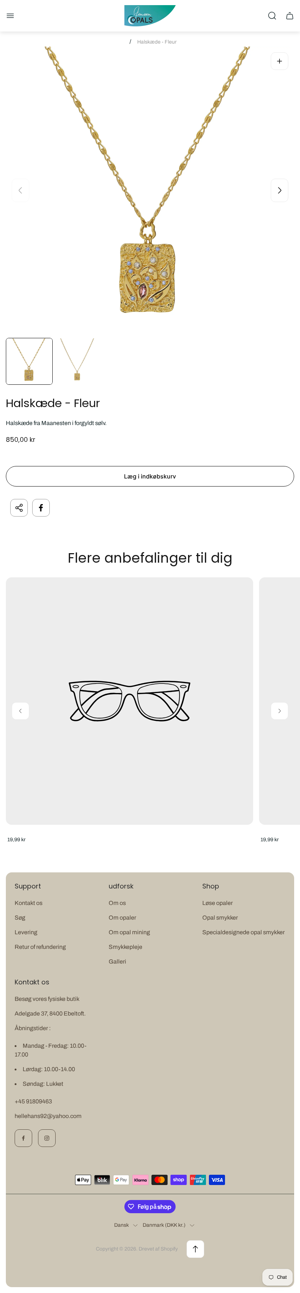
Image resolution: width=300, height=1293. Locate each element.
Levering (26, 932)
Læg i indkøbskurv (150, 476)
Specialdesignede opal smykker (243, 932)
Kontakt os (28, 903)
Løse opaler (217, 903)
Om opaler (122, 917)
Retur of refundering (40, 947)
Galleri (117, 961)
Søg (20, 917)
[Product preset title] (129, 701)
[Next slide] (279, 190)
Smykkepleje (125, 947)
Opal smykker (220, 917)
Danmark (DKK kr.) (164, 1225)
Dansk (121, 1225)
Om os (117, 903)
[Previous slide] (20, 190)
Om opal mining (129, 932)
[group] (29, 361)
